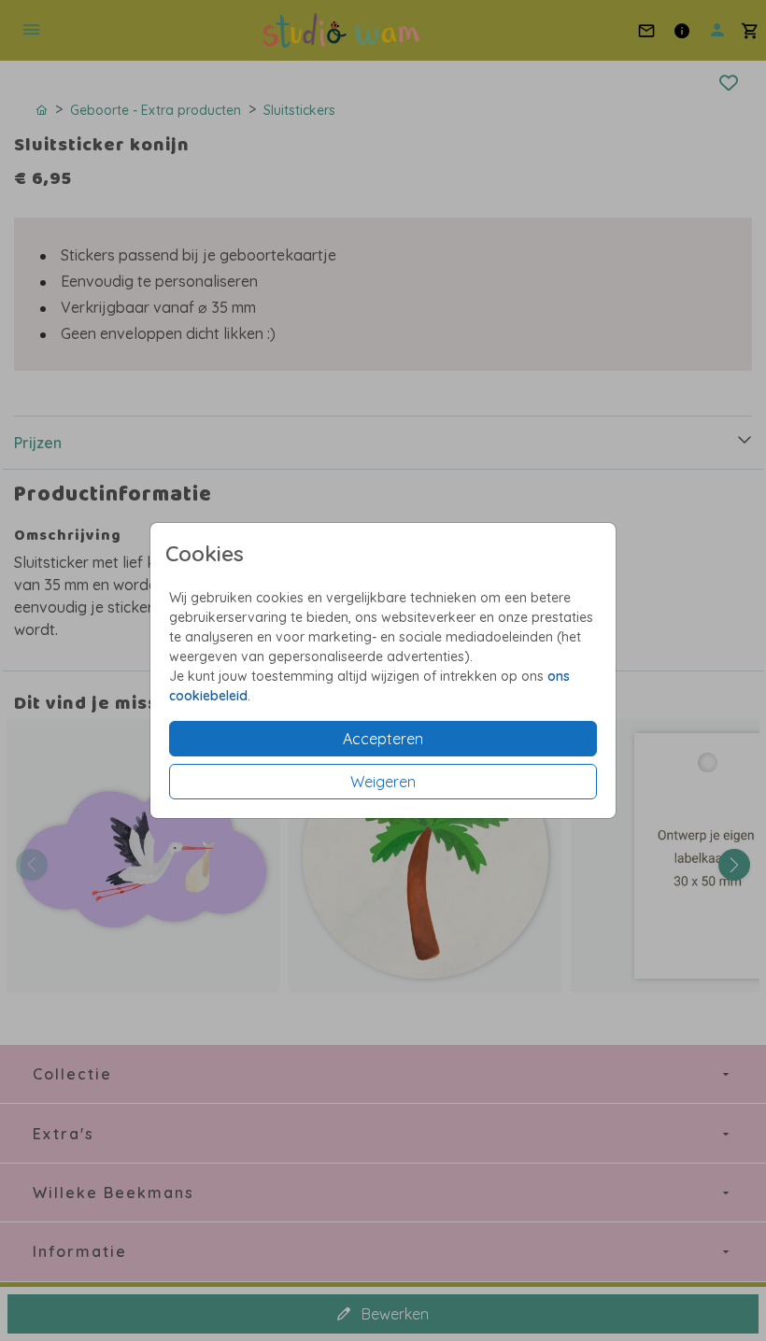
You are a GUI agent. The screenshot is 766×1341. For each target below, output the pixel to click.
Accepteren (383, 738)
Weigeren (383, 781)
